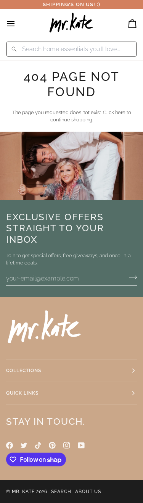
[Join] (130, 277)
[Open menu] (17, 23)
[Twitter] (24, 445)
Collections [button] (23, 370)
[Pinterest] (52, 445)
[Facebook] (9, 445)
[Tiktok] (38, 445)
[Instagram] (66, 445)
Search (61, 491)
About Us (88, 491)
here (120, 112)
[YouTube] (81, 445)
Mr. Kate (23, 491)
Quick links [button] (22, 393)
